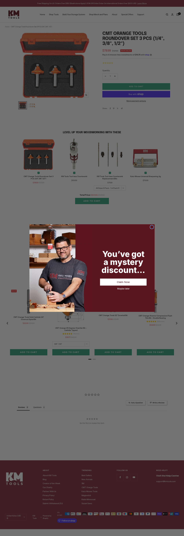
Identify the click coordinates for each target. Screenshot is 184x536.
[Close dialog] (152, 227)
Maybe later (123, 289)
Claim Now (123, 282)
